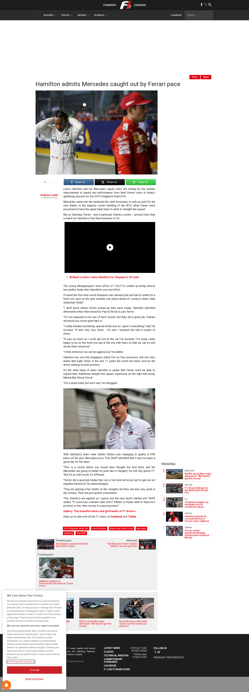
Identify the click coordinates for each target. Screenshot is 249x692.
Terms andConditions (139, 656)
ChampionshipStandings (113, 660)
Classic (109, 651)
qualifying (68, 533)
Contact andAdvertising (138, 649)
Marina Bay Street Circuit (121, 528)
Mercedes (141, 528)
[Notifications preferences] (6, 685)
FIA (186, 499)
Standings (109, 5)
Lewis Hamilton (99, 528)
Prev (195, 77)
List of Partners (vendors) (21, 661)
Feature (188, 485)
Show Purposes (34, 679)
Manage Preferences (169, 657)
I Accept (34, 670)
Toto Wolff (81, 533)
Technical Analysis (116, 655)
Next (206, 77)
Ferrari (188, 513)
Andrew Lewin (49, 195)
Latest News (112, 648)
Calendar (140, 5)
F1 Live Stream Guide (117, 669)
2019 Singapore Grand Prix (76, 528)
